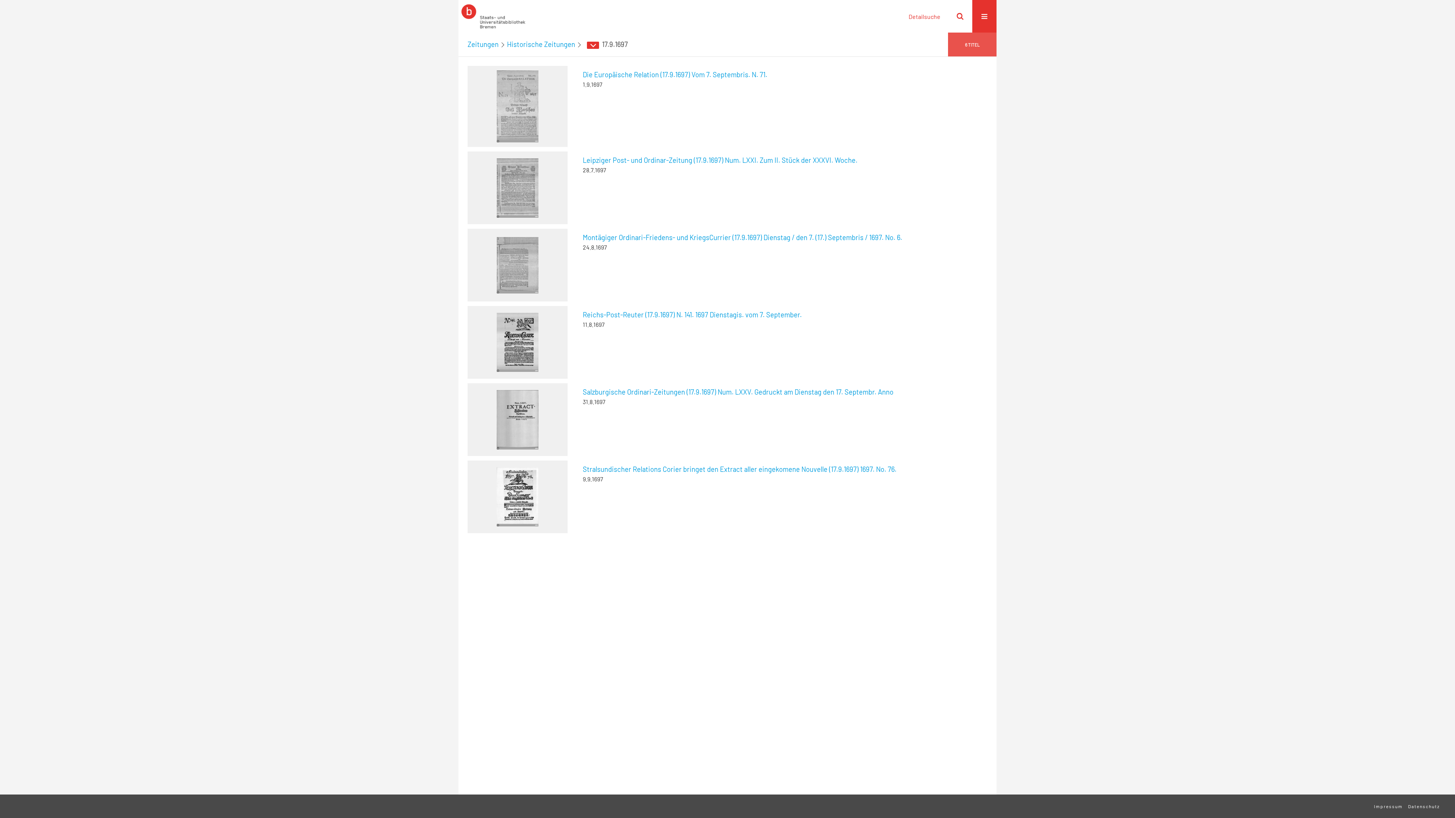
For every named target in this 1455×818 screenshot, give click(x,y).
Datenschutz (1424, 806)
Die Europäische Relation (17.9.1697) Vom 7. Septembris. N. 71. (675, 74)
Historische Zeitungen (541, 44)
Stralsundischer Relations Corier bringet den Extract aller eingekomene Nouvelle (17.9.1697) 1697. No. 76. (739, 469)
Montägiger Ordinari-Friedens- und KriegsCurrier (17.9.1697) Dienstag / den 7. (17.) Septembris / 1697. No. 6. (742, 237)
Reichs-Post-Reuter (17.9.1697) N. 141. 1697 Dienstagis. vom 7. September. (692, 315)
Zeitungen (483, 44)
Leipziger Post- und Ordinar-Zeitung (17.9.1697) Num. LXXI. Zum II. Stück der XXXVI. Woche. (720, 160)
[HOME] (493, 16)
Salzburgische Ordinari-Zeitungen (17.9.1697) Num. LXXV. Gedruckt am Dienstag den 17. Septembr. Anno (738, 392)
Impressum (1388, 806)
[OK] (960, 16)
